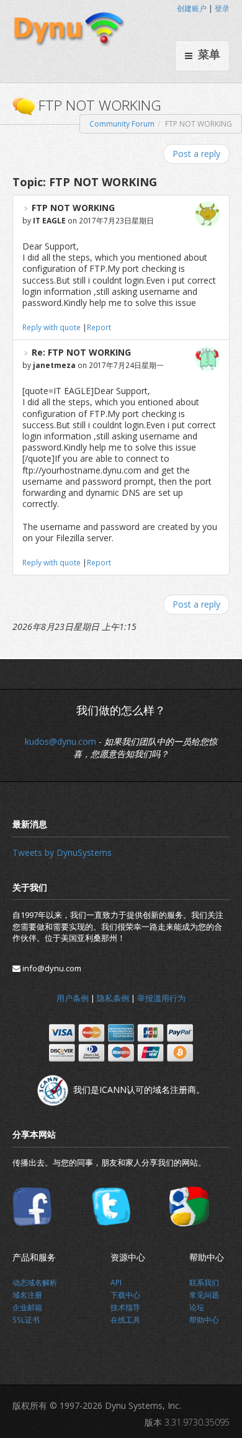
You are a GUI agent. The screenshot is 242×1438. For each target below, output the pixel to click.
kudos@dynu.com (60, 741)
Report (99, 327)
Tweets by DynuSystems (62, 852)
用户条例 (72, 998)
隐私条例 (113, 998)
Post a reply (196, 154)
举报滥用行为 (161, 998)
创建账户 (192, 8)
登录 (222, 8)
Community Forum (122, 124)
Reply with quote (51, 327)
